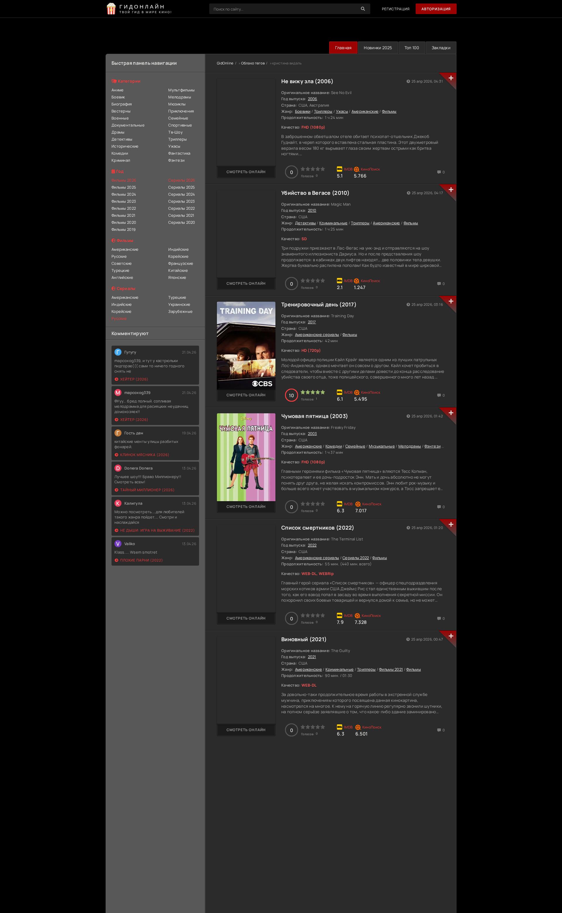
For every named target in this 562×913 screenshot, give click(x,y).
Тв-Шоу (175, 132)
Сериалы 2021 (181, 215)
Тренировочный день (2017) (319, 304)
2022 (312, 545)
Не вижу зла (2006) (307, 81)
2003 (312, 433)
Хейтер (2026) (134, 379)
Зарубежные (180, 311)
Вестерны (121, 111)
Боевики (303, 111)
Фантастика (179, 153)
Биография (122, 104)
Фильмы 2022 (124, 208)
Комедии (120, 153)
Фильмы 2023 (124, 201)
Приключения (181, 111)
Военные (120, 118)
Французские (180, 263)
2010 (312, 210)
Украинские (179, 304)
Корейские (178, 256)
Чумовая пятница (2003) (314, 415)
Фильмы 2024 (124, 194)
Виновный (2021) (304, 639)
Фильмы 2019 (124, 229)
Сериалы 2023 (181, 201)
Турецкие (120, 270)
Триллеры (177, 139)
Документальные (128, 125)
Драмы (118, 132)
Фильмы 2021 (123, 215)
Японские (177, 277)
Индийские (178, 249)
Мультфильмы (181, 90)
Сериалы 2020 (181, 222)
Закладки (441, 47)
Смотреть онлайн (246, 171)
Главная (343, 47)
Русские (119, 256)
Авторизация (436, 8)
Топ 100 (412, 47)
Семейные (178, 118)
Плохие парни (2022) (141, 560)
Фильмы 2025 (124, 187)
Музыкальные (382, 446)
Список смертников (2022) (317, 527)
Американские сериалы (317, 334)
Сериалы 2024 (181, 194)
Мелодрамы (179, 97)
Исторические (125, 146)
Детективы (122, 139)
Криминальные (333, 223)
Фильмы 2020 (124, 222)
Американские (125, 249)
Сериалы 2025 (181, 187)
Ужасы (174, 146)
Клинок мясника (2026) (144, 454)
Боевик (118, 97)
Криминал (121, 160)
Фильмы (389, 111)
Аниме (118, 90)
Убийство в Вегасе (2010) (315, 192)
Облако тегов (253, 63)
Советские (122, 263)
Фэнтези (176, 160)
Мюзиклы (177, 104)
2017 (312, 322)
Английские (122, 277)
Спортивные (180, 125)
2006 (312, 98)
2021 (312, 656)
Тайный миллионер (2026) (147, 489)
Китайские (178, 270)
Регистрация (396, 8)
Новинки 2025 (378, 47)
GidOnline (225, 63)
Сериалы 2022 (181, 208)
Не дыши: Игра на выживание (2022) (157, 530)
